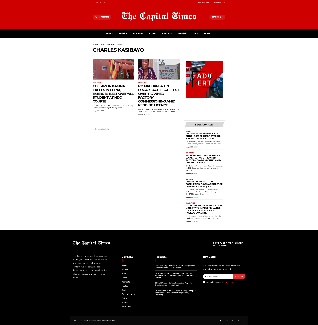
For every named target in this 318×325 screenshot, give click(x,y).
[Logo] (159, 16)
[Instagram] (97, 2)
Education (191, 203)
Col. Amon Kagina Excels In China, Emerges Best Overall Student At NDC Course (113, 93)
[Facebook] (93, 2)
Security (97, 83)
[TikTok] (100, 2)
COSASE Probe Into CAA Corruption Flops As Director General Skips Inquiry (204, 184)
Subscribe (239, 276)
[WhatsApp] (244, 320)
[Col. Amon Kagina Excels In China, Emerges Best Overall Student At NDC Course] (113, 69)
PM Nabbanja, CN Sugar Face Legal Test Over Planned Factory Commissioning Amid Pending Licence (158, 95)
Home (95, 44)
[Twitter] (104, 2)
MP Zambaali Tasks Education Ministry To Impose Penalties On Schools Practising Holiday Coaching (204, 209)
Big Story (142, 83)
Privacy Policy (230, 282)
